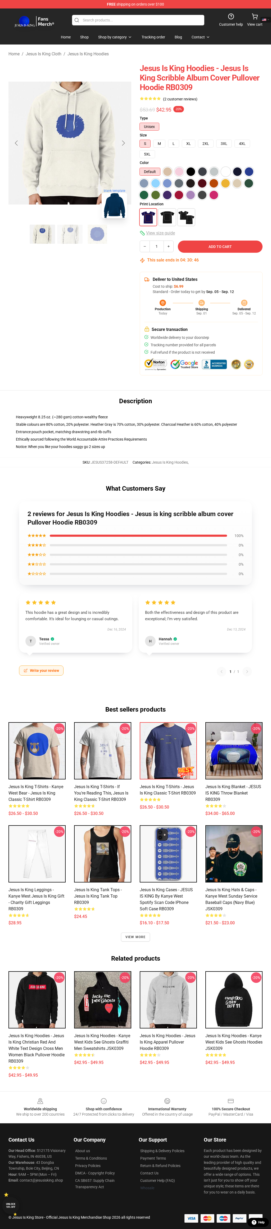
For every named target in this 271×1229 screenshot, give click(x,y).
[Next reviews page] (247, 671)
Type (144, 118)
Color (144, 163)
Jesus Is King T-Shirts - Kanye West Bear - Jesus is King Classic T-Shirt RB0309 (35, 793)
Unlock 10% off (10, 1205)
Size (143, 135)
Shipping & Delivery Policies (162, 1151)
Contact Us (149, 1173)
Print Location (152, 204)
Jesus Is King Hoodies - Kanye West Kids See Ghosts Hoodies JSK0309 (234, 1042)
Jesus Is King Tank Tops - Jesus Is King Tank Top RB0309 (98, 896)
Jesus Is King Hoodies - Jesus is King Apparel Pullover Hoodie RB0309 (167, 1042)
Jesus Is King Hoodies (88, 53)
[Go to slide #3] (97, 234)
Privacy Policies (88, 1166)
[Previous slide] (16, 143)
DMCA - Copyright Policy (95, 1173)
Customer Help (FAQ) (157, 1180)
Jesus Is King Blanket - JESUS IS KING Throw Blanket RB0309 (233, 793)
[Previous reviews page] (221, 671)
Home (14, 53)
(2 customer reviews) (180, 99)
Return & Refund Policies (160, 1166)
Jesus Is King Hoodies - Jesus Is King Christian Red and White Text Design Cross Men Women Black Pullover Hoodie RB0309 (36, 1048)
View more (135, 937)
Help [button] (261, 1222)
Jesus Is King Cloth (43, 53)
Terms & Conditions (91, 1158)
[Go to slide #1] (42, 234)
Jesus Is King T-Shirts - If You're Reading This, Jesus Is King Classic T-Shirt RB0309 (101, 793)
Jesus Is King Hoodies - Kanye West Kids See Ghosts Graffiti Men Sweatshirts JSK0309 (102, 1042)
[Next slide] (123, 143)
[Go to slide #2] (70, 234)
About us (82, 1151)
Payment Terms (153, 1158)
